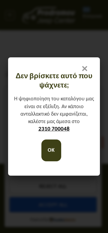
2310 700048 (54, 129)
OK (51, 150)
